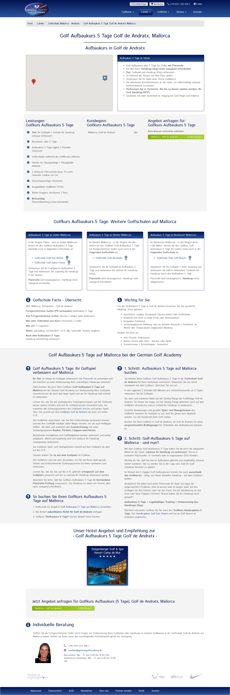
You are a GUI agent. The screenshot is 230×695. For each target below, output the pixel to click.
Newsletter (86, 690)
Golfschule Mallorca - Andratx (63, 23)
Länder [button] (145, 12)
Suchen (155, 690)
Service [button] (180, 12)
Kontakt (197, 12)
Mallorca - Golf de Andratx (176, 137)
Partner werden (123, 690)
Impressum (36, 690)
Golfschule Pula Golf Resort (172, 258)
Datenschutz (55, 690)
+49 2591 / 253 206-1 (179, 4)
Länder (40, 23)
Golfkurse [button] (127, 12)
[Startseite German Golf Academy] (36, 9)
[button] (34, 82)
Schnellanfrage (138, 4)
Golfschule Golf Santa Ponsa (50, 262)
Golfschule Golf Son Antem (49, 258)
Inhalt (141, 690)
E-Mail (199, 4)
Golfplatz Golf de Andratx (73, 412)
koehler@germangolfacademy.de (85, 650)
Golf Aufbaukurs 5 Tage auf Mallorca (80, 507)
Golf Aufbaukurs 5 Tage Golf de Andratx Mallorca (109, 23)
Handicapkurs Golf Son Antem (152, 513)
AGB (71, 690)
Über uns (103, 690)
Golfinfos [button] (163, 12)
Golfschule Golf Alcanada (109, 258)
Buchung (158, 4)
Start (30, 23)
